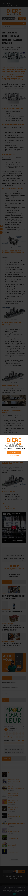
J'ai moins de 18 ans (14, 455)
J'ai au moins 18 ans (14, 452)
